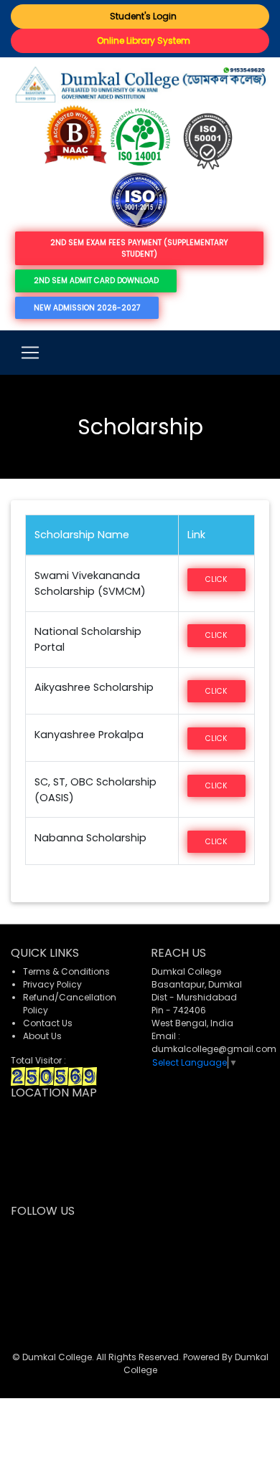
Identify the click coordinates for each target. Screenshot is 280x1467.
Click (216, 579)
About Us (42, 1036)
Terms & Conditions (66, 971)
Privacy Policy (52, 984)
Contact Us (48, 1023)
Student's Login (140, 16)
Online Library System (140, 40)
